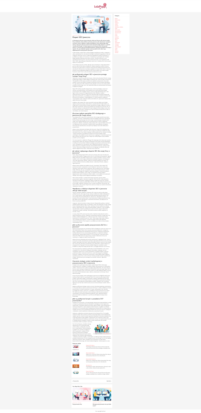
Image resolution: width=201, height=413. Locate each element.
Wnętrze (116, 51)
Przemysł (117, 37)
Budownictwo (117, 20)
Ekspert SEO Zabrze (90, 345)
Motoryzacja (117, 30)
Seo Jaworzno (89, 365)
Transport (117, 44)
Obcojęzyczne (118, 32)
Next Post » (109, 381)
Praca (116, 34)
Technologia (117, 42)
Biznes (116, 18)
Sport (116, 41)
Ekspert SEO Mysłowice (91, 359)
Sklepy (116, 39)
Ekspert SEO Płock (90, 371)
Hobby (116, 24)
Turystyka (117, 45)
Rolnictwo (117, 38)
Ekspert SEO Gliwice (90, 353)
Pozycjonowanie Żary (77, 404)
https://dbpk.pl (106, 333)
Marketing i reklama (76, 35)
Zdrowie (116, 52)
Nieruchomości (118, 31)
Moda (116, 28)
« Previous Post (75, 381)
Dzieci (116, 21)
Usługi (116, 49)
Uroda (116, 48)
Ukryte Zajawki (118, 46)
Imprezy (116, 25)
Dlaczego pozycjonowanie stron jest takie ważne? (102, 405)
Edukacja (116, 22)
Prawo (116, 35)
